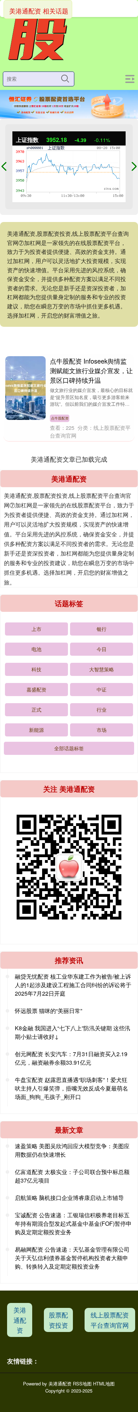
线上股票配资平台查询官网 (110, 1320)
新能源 (36, 729)
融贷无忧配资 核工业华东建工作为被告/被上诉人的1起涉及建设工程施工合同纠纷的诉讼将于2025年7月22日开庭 (73, 984)
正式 (36, 709)
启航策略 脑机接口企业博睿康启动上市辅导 (69, 1198)
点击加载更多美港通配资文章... (69, 458)
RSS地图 (82, 1383)
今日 (102, 649)
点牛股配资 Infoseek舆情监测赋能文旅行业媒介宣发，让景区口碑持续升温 (91, 370)
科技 (36, 669)
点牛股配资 (60, 418)
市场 (102, 729)
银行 (102, 628)
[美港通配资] (37, 38)
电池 (36, 649)
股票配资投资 (58, 1320)
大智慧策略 (101, 669)
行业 (102, 709)
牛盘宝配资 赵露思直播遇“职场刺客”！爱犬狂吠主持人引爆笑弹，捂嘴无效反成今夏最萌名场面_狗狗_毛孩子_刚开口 (71, 1088)
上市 (36, 628)
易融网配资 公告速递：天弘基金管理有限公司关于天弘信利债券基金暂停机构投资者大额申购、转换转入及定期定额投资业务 (72, 1257)
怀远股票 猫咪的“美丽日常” (48, 1011)
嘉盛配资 (36, 689)
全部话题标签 (69, 748)
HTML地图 (104, 1383)
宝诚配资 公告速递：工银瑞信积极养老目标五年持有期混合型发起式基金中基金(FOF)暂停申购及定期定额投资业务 (73, 1223)
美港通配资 (19, 1320)
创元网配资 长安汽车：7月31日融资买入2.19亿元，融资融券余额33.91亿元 (71, 1058)
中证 (102, 689)
